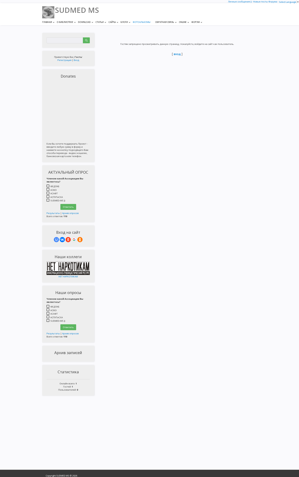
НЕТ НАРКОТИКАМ (68, 276)
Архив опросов (70, 213)
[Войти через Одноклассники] (80, 239)
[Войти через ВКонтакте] (62, 239)
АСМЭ (53, 189)
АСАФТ (54, 193)
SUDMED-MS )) (57, 200)
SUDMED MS (77, 10)
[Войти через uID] (56, 239)
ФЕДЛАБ (54, 186)
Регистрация (64, 60)
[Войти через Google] (74, 239)
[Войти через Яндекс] (68, 239)
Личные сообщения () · (240, 1)
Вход (76, 60)
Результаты (53, 213)
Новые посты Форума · (266, 1)
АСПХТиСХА (56, 196)
